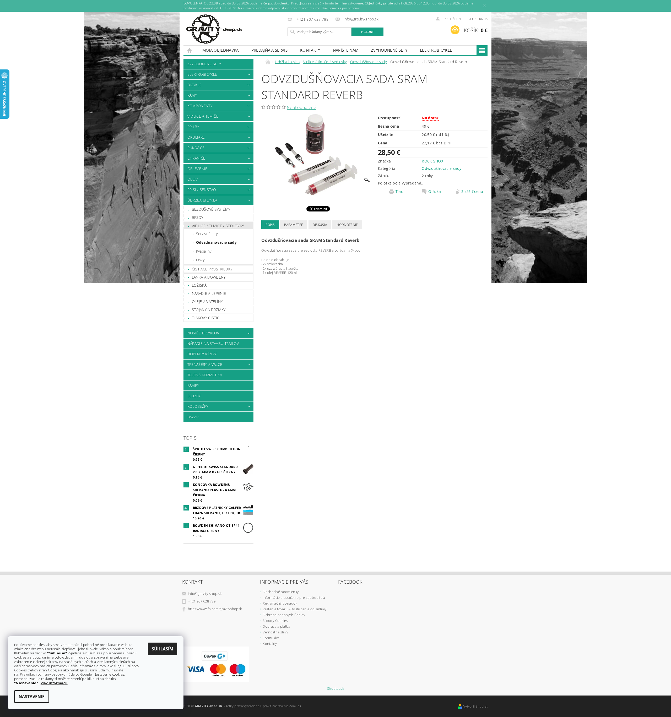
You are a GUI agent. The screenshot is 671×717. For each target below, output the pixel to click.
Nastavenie (32, 696)
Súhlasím (162, 649)
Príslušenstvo (201, 189)
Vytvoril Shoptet (475, 706)
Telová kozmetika (204, 374)
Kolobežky (197, 406)
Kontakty (310, 50)
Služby (194, 395)
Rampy (193, 385)
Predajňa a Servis (269, 50)
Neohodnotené (301, 107)
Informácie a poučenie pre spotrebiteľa (294, 597)
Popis (270, 224)
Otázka (434, 191)
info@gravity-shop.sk (204, 593)
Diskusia (320, 224)
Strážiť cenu (472, 191)
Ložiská (199, 285)
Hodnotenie (347, 224)
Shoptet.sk (335, 688)
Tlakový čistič (205, 317)
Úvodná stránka (189, 50)
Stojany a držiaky (208, 309)
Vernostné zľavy (275, 632)
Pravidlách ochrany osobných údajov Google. (56, 674)
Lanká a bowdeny (209, 277)
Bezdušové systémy (211, 209)
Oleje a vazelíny (207, 301)
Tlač (399, 191)
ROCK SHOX (432, 161)
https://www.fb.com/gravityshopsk (215, 608)
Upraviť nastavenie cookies (280, 706)
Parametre (293, 224)
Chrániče (196, 158)
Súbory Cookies (275, 620)
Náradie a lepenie (209, 293)
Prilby (193, 126)
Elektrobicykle (436, 50)
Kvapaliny (204, 251)
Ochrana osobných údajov (284, 614)
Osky (200, 259)
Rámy (192, 95)
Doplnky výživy (202, 353)
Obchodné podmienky (281, 591)
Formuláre (271, 637)
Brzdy (197, 217)
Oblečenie (197, 168)
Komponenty (199, 105)
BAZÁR (193, 416)
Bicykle (194, 84)
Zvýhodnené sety (389, 50)
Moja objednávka (220, 50)
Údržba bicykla (202, 200)
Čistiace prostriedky (212, 269)
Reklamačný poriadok (280, 603)
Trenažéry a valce (204, 364)
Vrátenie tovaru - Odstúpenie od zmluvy (294, 609)
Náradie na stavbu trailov (213, 343)
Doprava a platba (276, 626)
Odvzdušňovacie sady (216, 242)
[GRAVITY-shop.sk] (214, 29)
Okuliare (196, 137)
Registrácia (478, 19)
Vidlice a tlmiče (202, 116)
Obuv (192, 179)
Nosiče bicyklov (203, 332)
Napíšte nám (346, 50)
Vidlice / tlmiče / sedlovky (218, 225)
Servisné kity (207, 233)
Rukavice (196, 147)
